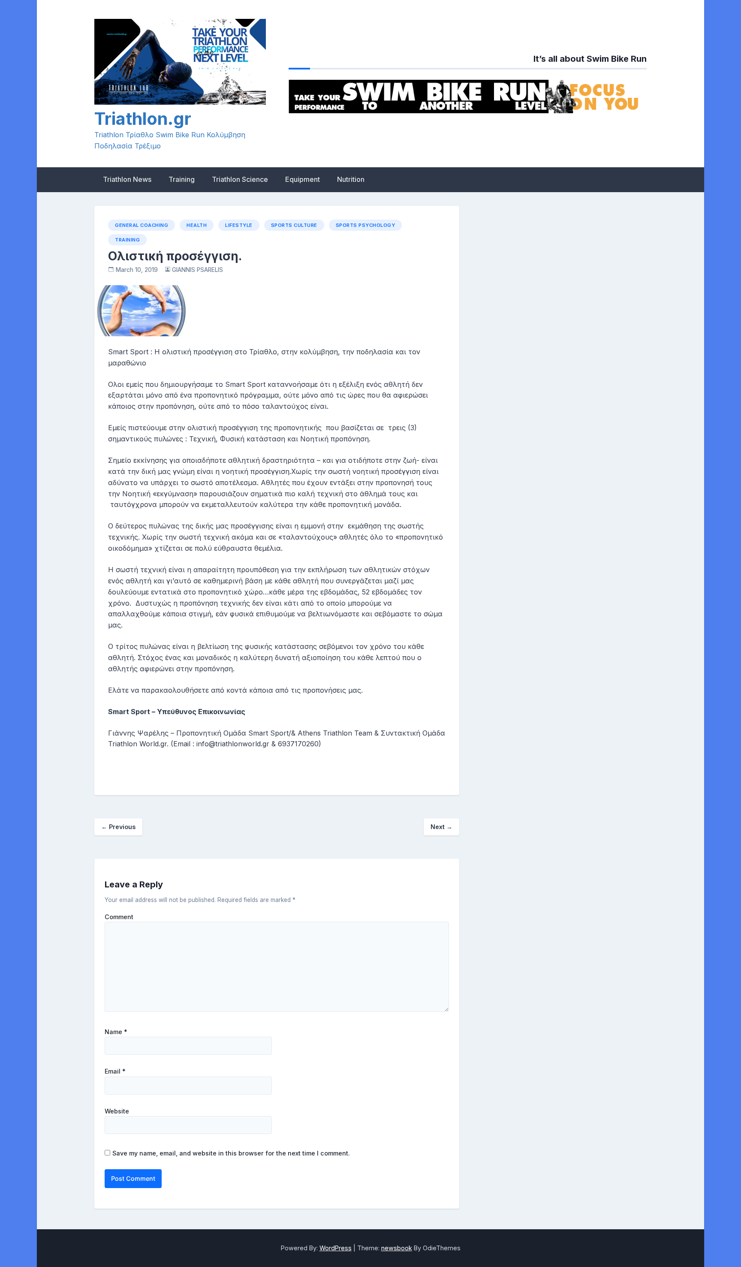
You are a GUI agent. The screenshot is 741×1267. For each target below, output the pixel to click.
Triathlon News (127, 179)
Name (116, 1032)
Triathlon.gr (142, 118)
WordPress (335, 1248)
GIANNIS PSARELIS (197, 269)
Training (182, 179)
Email (115, 1071)
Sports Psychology (365, 225)
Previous (118, 826)
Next (441, 826)
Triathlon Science (240, 179)
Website (117, 1111)
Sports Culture (294, 225)
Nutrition (350, 179)
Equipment (302, 179)
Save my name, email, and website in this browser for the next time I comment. (231, 1153)
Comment (119, 917)
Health (197, 225)
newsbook (396, 1248)
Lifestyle (239, 225)
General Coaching (141, 225)
